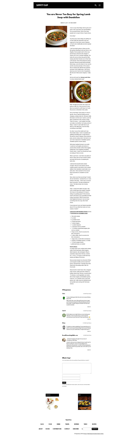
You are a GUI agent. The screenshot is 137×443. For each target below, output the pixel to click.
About (41, 429)
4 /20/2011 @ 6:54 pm (87, 310)
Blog (42, 424)
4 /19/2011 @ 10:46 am (87, 323)
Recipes (94, 424)
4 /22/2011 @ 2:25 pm (87, 293)
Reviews (76, 424)
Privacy (85, 433)
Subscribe (76, 429)
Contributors (57, 429)
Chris (63, 293)
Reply (89, 319)
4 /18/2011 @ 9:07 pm (87, 335)
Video (85, 424)
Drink (58, 424)
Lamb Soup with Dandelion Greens (79, 211)
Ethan (63, 323)
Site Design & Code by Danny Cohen (95, 433)
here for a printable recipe (79, 213)
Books (48, 429)
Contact (67, 429)
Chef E (64, 310)
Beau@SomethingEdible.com (70, 335)
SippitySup (42, 5)
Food (50, 424)
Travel (67, 424)
